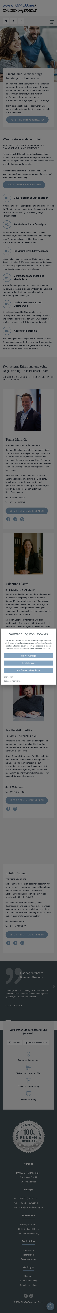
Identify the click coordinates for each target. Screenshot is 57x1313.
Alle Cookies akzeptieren (28, 670)
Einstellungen (28, 663)
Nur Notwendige (28, 655)
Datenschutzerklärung (12, 681)
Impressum (8, 677)
